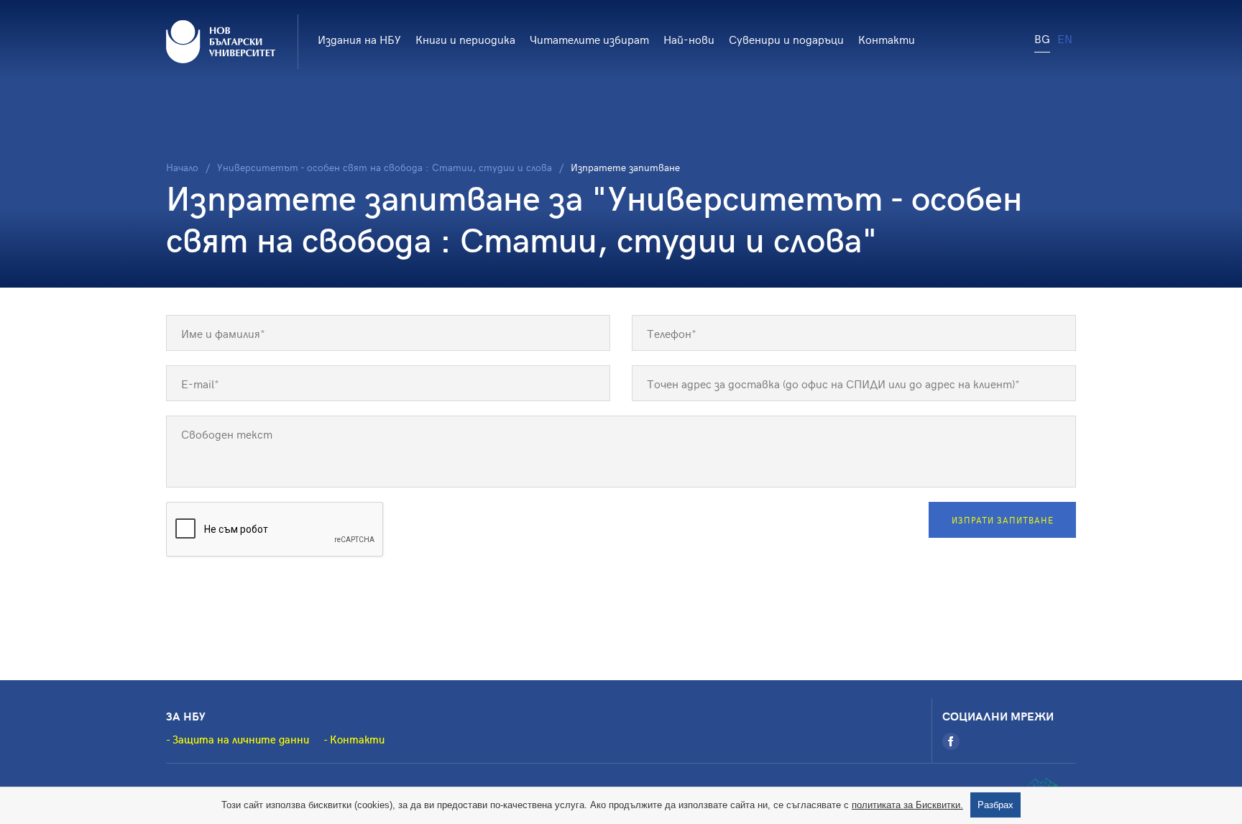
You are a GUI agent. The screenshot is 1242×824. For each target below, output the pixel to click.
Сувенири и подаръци (786, 39)
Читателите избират (589, 39)
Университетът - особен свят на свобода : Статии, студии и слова (384, 167)
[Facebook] (951, 741)
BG (1042, 38)
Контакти (886, 39)
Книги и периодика (465, 39)
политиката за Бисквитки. (907, 805)
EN (1064, 38)
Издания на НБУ (359, 39)
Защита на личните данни (240, 739)
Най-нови (688, 39)
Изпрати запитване (1003, 520)
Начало (182, 167)
